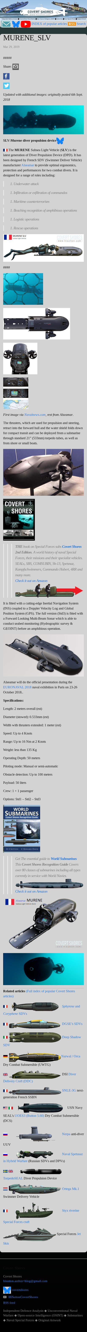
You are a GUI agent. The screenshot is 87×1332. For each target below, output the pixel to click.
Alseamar (27, 165)
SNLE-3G (69, 1090)
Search (81, 24)
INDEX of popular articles (49, 24)
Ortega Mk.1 (70, 1188)
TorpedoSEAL (13, 1178)
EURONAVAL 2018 (17, 687)
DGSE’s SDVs (72, 1024)
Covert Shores (72, 546)
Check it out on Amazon (31, 581)
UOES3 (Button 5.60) (29, 1115)
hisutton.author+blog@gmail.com (25, 1281)
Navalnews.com (35, 414)
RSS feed (9, 1302)
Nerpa (66, 1134)
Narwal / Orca (70, 1056)
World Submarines (64, 859)
